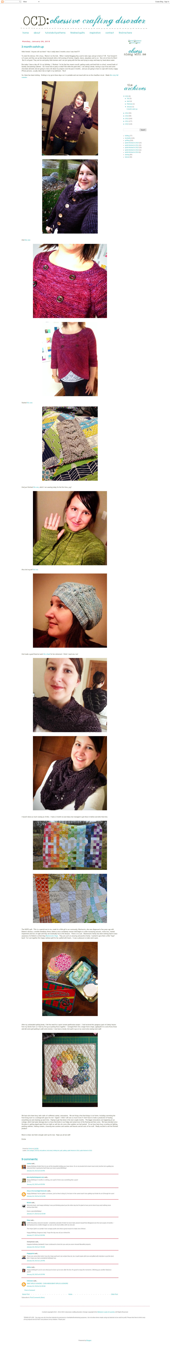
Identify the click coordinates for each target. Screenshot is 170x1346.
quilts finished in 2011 (132, 145)
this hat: (35, 569)
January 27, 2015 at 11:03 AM (36, 1214)
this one (27, 240)
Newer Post (25, 1294)
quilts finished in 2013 (132, 150)
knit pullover (43, 1150)
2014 (127, 113)
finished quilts (77, 33)
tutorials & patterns (55, 33)
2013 (127, 116)
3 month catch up (132, 109)
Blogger (88, 1340)
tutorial (127, 157)
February (130, 104)
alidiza (29, 1267)
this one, (36, 487)
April (128, 101)
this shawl (47, 654)
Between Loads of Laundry (106, 1312)
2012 (127, 118)
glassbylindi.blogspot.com (35, 1177)
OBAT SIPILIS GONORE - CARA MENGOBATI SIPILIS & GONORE (47, 1283)
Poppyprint (30, 1253)
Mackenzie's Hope (52, 936)
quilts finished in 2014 (73, 1150)
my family (128, 138)
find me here (125, 33)
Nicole (29, 1202)
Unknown (30, 1281)
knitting (127, 136)
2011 (127, 121)
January (129, 107)
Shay (28, 1220)
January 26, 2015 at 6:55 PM (36, 1184)
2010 (127, 124)
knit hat (37, 1150)
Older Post (114, 1294)
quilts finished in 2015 (86, 1150)
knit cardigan (30, 1150)
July (128, 98)
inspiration (95, 33)
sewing (127, 154)
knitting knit (56, 1150)
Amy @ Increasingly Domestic (37, 1191)
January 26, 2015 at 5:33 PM (36, 1171)
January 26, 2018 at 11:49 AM (36, 1286)
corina (29, 1163)
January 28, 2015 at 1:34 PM (36, 1261)
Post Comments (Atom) (37, 1297)
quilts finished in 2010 (132, 143)
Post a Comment (30, 1290)
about (37, 33)
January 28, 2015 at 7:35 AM (36, 1247)
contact (109, 33)
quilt (61, 1150)
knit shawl (49, 1150)
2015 (127, 96)
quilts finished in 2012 (132, 147)
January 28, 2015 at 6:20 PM (36, 1274)
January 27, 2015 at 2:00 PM (36, 1235)
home (26, 33)
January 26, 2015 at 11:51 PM (36, 1196)
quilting (65, 1150)
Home (70, 1294)
